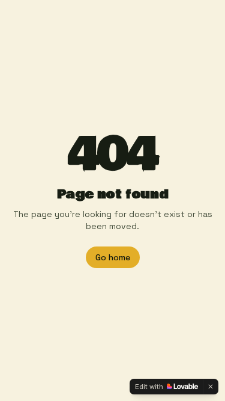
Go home (112, 257)
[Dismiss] (210, 386)
